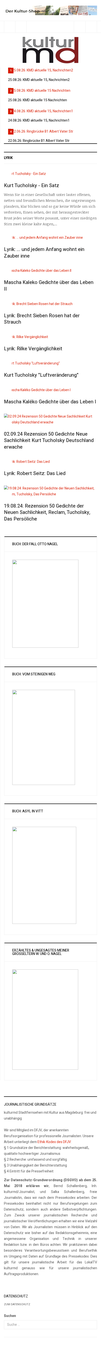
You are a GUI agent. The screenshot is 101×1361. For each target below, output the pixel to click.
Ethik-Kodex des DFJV (54, 1142)
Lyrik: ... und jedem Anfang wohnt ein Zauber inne (44, 253)
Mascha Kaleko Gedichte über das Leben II (48, 286)
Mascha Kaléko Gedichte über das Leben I (50, 401)
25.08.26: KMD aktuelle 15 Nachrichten (37, 100)
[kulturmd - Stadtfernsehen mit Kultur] (50, 50)
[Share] (79, 27)
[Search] (91, 27)
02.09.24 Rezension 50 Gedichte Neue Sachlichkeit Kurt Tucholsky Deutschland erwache (49, 441)
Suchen (10, 1315)
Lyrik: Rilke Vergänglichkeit (33, 348)
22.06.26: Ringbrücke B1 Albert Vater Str (39, 140)
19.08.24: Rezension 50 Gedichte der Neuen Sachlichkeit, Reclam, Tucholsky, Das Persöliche (47, 512)
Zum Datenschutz (17, 1304)
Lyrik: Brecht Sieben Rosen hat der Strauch (42, 319)
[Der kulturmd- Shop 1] (50, 10)
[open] (9, 27)
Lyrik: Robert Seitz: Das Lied (34, 473)
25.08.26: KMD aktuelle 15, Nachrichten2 (39, 79)
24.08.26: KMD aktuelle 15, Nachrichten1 (39, 120)
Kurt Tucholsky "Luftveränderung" (41, 375)
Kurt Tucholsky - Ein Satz (31, 185)
